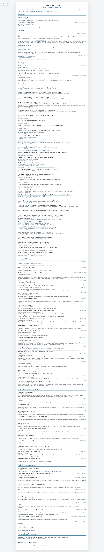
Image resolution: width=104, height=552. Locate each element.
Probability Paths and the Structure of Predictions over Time (33, 135)
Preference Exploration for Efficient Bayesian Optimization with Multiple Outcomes (39, 130)
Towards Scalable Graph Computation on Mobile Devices (32, 221)
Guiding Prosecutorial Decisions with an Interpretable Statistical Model (35, 174)
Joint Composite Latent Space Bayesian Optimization (31, 120)
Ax (30, 45)
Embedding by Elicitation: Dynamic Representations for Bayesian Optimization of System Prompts (42, 87)
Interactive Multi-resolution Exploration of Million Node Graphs (34, 242)
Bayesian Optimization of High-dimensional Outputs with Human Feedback (37, 110)
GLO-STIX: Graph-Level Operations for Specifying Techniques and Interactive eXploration (40, 215)
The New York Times (36, 150)
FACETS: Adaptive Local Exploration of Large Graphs (31, 189)
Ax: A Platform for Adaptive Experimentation (29, 102)
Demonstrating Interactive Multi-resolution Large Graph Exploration (35, 237)
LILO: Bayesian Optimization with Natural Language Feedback (33, 97)
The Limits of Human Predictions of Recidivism (30, 162)
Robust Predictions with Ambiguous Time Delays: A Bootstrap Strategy (35, 115)
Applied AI (39, 36)
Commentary (21, 167)
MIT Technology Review (41, 167)
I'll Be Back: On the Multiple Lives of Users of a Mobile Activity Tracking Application (39, 179)
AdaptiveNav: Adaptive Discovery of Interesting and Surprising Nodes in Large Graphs (39, 205)
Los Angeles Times (45, 150)
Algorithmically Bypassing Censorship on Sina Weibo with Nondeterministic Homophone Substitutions (43, 210)
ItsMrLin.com (58, 7)
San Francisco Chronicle (26, 150)
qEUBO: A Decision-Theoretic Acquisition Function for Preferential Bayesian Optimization (40, 125)
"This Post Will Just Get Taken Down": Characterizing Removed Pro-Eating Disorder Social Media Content (44, 195)
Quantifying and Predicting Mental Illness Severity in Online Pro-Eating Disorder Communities (41, 200)
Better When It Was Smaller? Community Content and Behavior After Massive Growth (39, 184)
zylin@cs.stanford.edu (48, 7)
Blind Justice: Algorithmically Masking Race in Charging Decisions (34, 146)
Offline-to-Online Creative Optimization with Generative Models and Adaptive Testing (39, 92)
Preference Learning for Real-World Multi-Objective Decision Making (35, 157)
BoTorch (26, 45)
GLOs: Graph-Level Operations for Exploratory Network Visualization (35, 232)
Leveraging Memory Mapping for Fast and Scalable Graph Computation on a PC (37, 247)
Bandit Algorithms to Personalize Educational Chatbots (31, 141)
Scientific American (51, 167)
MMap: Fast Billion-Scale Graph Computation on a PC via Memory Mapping (37, 227)
